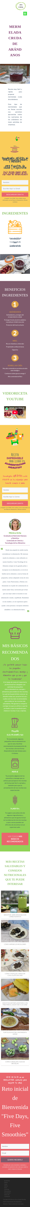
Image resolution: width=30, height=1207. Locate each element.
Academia (7, 1180)
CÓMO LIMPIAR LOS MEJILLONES (15, 944)
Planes (6, 1182)
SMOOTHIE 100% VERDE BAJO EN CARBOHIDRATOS (15, 916)
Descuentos (7, 1191)
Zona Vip (6, 1189)
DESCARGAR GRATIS (15, 503)
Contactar (7, 1196)
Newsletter (7, 1193)
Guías (5, 1184)
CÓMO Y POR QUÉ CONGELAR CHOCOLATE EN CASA (15, 974)
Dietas (6, 1186)
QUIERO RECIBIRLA (15, 1160)
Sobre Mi (6, 1194)
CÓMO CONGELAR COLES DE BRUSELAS (15, 1062)
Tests (5, 1187)
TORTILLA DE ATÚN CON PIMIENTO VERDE (15, 1033)
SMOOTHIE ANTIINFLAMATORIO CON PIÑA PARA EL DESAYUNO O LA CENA (15, 1004)
